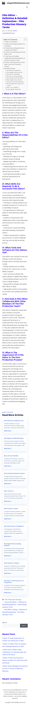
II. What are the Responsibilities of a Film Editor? (14, 45)
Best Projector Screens (11, 508)
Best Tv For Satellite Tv (13, 87)
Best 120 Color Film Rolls (11, 456)
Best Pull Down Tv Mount (11, 563)
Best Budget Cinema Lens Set (14, 72)
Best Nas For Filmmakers (13, 74)
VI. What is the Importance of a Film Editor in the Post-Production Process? (14, 64)
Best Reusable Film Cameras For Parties (15, 84)
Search (4, 622)
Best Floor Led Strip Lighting (14, 76)
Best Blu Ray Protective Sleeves (15, 78)
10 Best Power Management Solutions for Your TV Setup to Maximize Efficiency (15, 668)
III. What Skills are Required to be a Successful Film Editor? (14, 49)
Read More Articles (9, 68)
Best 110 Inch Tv (9, 491)
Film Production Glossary (13, 599)
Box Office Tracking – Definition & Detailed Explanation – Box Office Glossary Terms (14, 612)
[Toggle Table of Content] (24, 39)
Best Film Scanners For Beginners (14, 526)
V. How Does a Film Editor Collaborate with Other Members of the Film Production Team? (14, 58)
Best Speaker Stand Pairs (14, 89)
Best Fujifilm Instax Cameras (14, 80)
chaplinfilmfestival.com (18, 3)
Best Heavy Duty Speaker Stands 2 (14, 473)
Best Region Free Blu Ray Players (14, 438)
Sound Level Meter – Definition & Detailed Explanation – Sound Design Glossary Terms (14, 604)
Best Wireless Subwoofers (13, 70)
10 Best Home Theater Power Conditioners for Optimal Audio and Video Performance (14, 652)
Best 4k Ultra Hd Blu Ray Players (15, 82)
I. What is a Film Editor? (11, 42)
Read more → (8, 431)
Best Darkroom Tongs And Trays (14, 420)
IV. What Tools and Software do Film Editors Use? (14, 53)
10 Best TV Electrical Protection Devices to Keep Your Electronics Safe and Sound (14, 660)
